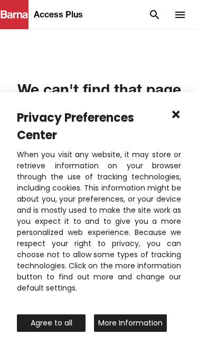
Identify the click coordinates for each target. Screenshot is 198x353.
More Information (130, 323)
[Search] (154, 14)
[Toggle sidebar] (180, 14)
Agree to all (51, 323)
